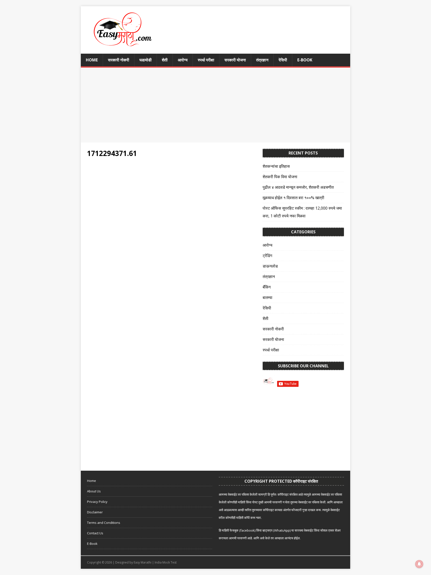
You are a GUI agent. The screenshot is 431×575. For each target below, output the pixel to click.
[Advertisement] (215, 105)
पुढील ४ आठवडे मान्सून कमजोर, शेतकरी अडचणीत (298, 187)
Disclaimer (95, 512)
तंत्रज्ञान (262, 60)
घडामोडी (145, 60)
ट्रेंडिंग (267, 255)
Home (92, 60)
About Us (94, 491)
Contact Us (95, 533)
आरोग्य (183, 60)
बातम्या (267, 297)
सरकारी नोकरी (118, 60)
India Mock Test (166, 562)
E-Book (304, 60)
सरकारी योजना (235, 60)
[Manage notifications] (419, 564)
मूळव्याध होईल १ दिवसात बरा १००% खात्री (293, 197)
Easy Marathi (142, 562)
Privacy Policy (97, 501)
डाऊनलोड (270, 266)
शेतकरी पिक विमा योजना (280, 176)
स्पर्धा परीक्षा (206, 60)
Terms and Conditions (103, 522)
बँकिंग (267, 287)
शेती (165, 60)
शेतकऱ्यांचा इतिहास (276, 166)
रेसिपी (283, 60)
